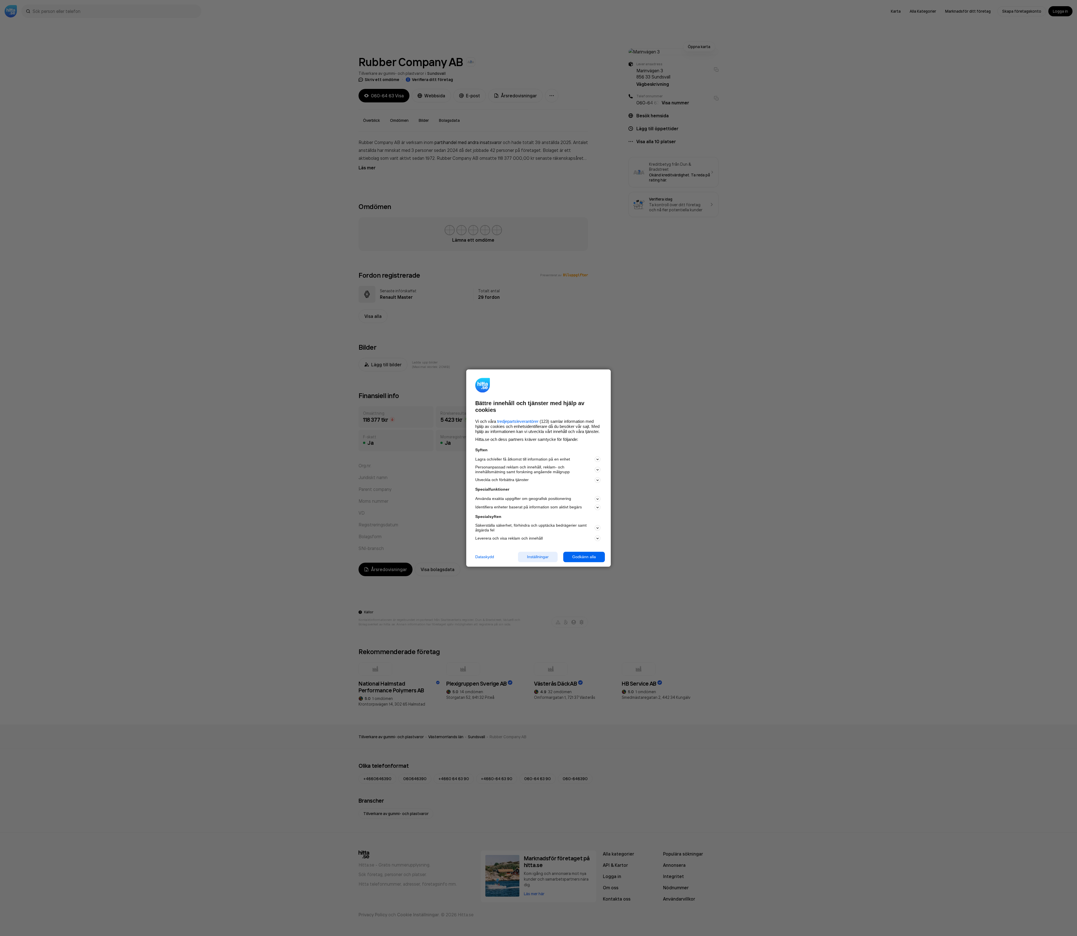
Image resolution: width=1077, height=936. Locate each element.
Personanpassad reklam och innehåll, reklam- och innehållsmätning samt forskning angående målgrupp (522, 469)
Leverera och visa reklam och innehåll (509, 538)
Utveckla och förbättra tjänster (502, 480)
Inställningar (538, 557)
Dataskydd (484, 557)
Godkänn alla (584, 557)
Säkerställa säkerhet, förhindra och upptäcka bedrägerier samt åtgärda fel (531, 528)
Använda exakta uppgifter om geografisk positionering (523, 499)
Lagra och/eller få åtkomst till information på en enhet (522, 459)
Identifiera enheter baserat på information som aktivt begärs (528, 507)
